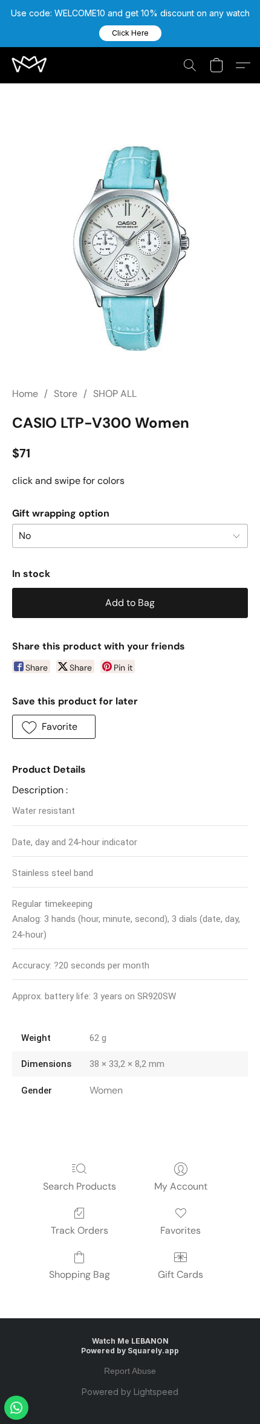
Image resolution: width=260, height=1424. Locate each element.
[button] (130, 33)
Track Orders (79, 1230)
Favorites (180, 1230)
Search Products (79, 1186)
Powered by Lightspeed (130, 1392)
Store (65, 393)
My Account (180, 1186)
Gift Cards (180, 1274)
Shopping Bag (79, 1274)
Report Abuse (130, 1371)
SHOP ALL (115, 393)
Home (25, 393)
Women (106, 1090)
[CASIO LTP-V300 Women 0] (130, 249)
